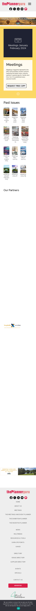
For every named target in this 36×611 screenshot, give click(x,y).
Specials (18, 573)
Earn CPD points (18, 542)
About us (18, 506)
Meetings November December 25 (15, 139)
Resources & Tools (18, 538)
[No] (34, 605)
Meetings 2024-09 (23, 175)
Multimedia (18, 534)
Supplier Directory (18, 562)
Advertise (18, 585)
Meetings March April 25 (23, 157)
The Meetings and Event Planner (18, 514)
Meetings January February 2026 (6, 138)
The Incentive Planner (18, 523)
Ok (18, 608)
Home (18, 502)
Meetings (18, 510)
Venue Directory (18, 558)
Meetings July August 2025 (6, 158)
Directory (18, 553)
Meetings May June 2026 (15, 119)
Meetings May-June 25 (15, 157)
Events (18, 569)
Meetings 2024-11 (15, 175)
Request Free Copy (16, 86)
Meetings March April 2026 (23, 119)
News (18, 530)
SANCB (18, 546)
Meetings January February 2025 (6, 177)
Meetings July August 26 (6, 119)
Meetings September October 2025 (24, 140)
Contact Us (18, 580)
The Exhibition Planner (18, 519)
